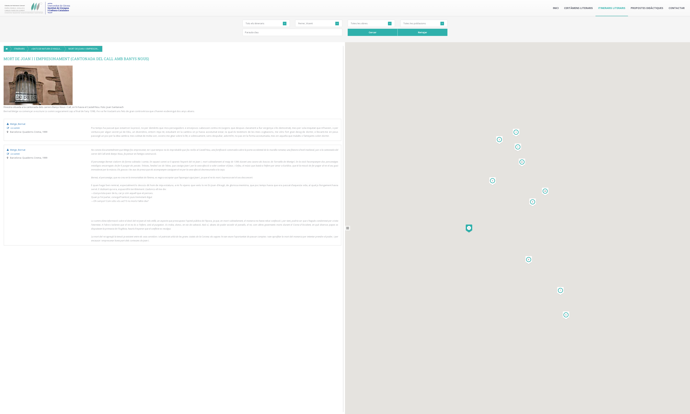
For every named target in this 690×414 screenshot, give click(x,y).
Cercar (372, 32)
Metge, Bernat (17, 124)
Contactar (677, 8)
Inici (556, 8)
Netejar (422, 32)
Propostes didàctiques (647, 8)
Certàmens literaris (578, 8)
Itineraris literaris (611, 8)
